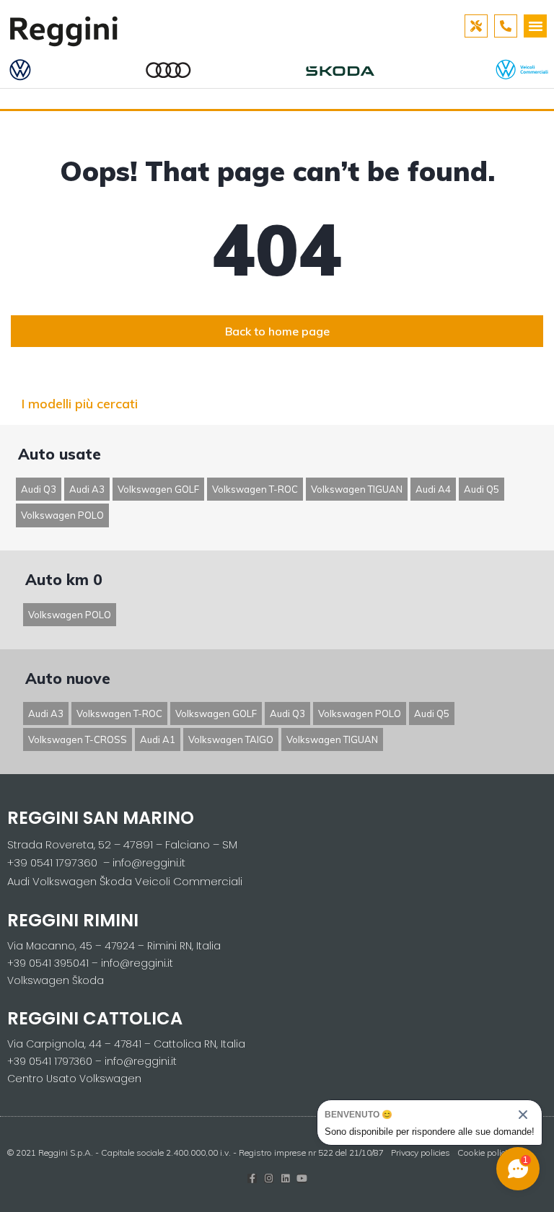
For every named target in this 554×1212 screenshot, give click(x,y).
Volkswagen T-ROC (255, 489)
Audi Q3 (38, 489)
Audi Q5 (481, 489)
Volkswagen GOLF (158, 489)
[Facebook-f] (252, 1178)
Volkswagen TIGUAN (357, 489)
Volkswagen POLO (62, 515)
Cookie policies (486, 1152)
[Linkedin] (285, 1178)
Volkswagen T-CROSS (77, 739)
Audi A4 (433, 489)
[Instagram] (268, 1178)
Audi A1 (157, 739)
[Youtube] (302, 1178)
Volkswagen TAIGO (230, 739)
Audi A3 (87, 489)
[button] (535, 26)
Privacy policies (420, 1152)
